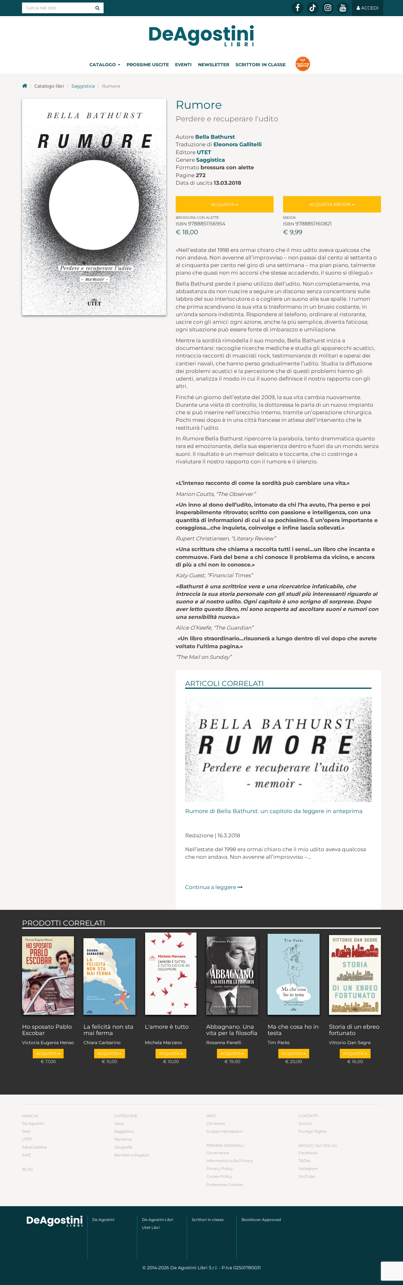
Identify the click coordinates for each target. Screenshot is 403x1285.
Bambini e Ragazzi (131, 1155)
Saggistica (83, 86)
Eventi (183, 64)
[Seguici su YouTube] (343, 8)
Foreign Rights (312, 1131)
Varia (118, 1123)
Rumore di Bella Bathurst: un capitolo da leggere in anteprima (274, 811)
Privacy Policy (219, 1168)
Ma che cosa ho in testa (293, 1030)
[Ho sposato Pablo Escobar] (48, 975)
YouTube (306, 1176)
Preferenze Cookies (224, 1184)
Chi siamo (215, 1123)
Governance (217, 1152)
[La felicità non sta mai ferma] (109, 975)
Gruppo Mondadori (224, 1131)
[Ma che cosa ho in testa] (294, 975)
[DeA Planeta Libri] (54, 1221)
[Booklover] (302, 64)
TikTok (304, 1160)
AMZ (26, 1155)
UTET (204, 152)
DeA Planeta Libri (201, 35)
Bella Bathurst (215, 137)
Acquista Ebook (330, 204)
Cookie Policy (219, 1176)
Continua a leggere (211, 887)
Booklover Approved (261, 1219)
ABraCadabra (34, 1147)
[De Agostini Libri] (24, 86)
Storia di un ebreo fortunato (354, 1030)
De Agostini (33, 1123)
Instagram (308, 1168)
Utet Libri (151, 1227)
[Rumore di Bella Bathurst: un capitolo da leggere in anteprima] (278, 749)
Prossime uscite (148, 64)
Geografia (123, 1147)
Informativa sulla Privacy (229, 1160)
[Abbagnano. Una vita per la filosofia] (232, 975)
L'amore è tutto (167, 1027)
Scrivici (305, 1123)
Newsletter (213, 64)
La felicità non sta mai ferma (108, 1030)
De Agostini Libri (157, 1219)
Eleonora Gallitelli (237, 144)
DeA (26, 1131)
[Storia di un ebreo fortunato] (355, 975)
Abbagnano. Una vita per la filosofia (232, 1030)
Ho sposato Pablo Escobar (47, 1030)
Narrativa (123, 1139)
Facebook (307, 1152)
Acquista (223, 204)
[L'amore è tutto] (171, 975)
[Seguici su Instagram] (328, 8)
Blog (27, 1169)
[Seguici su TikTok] (313, 8)
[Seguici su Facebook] (298, 8)
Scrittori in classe (261, 64)
